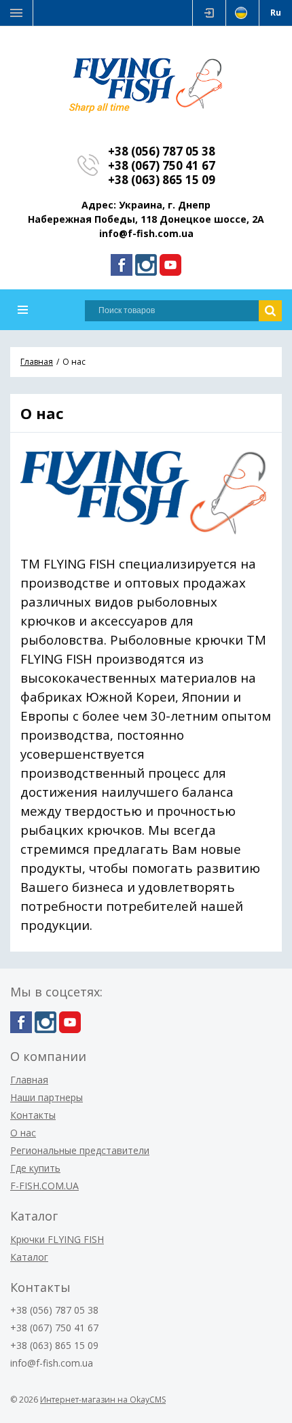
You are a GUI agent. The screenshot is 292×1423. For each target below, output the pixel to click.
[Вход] (209, 13)
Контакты (33, 1115)
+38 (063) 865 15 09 (161, 179)
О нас (23, 1132)
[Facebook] (121, 265)
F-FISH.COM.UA (44, 1185)
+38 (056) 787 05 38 (161, 151)
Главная (29, 1079)
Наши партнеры (46, 1097)
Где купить (35, 1167)
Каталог (29, 1256)
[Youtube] (170, 265)
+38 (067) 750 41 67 (161, 165)
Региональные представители (79, 1150)
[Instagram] (146, 265)
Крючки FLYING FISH (57, 1239)
